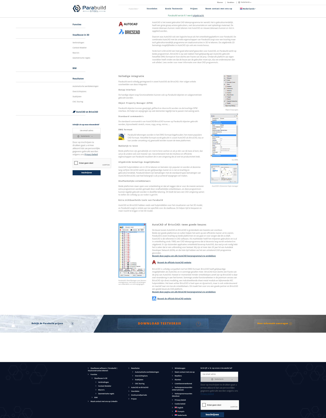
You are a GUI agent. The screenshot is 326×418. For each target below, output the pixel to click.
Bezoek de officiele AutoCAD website (174, 263)
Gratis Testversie (173, 9)
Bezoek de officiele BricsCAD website (174, 299)
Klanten (220, 2)
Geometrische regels (81, 58)
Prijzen (194, 9)
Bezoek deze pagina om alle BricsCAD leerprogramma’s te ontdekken (184, 292)
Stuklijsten (77, 97)
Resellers (178, 376)
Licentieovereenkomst (183, 384)
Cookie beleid (180, 404)
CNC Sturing (78, 102)
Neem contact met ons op (218, 9)
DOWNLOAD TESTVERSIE (159, 323)
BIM (75, 68)
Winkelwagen (180, 368)
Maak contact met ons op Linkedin (104, 401)
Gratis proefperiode (139, 395)
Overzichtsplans (79, 91)
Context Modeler (80, 48)
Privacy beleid (91, 155)
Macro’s (101, 390)
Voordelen (152, 9)
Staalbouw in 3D (81, 35)
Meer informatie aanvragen (272, 324)
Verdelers (230, 2)
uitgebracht (198, 16)
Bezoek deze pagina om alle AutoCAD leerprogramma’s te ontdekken (184, 256)
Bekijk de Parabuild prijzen (47, 324)
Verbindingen (78, 43)
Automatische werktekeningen (85, 86)
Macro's (76, 53)
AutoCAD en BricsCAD (87, 112)
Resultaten (78, 79)
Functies (133, 9)
